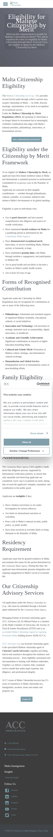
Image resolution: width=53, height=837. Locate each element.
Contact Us (26, 699)
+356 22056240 (11, 743)
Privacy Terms (43, 831)
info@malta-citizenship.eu (14, 749)
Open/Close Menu (5, 4)
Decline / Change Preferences (25, 450)
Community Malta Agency (17, 236)
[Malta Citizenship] (19, 4)
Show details (37, 433)
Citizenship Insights (12, 778)
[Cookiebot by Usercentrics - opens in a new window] (37, 384)
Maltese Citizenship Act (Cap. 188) (22, 95)
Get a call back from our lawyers (26, 139)
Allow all (26, 442)
